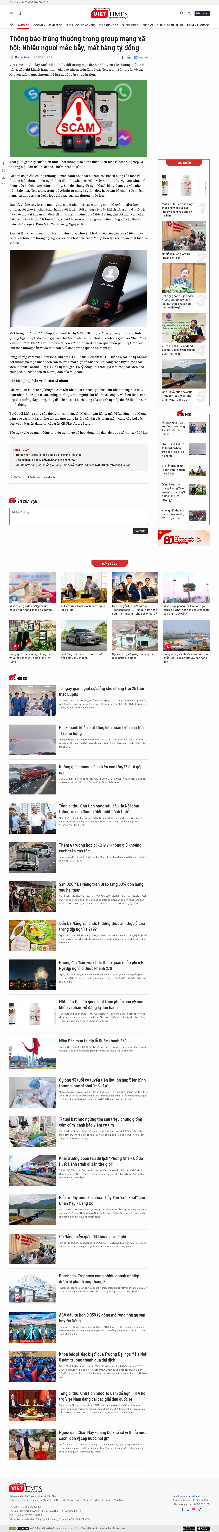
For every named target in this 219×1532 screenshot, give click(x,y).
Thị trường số (108, 25)
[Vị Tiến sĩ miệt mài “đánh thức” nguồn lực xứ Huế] (197, 470)
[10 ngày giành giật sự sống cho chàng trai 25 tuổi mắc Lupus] (197, 427)
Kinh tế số (55, 25)
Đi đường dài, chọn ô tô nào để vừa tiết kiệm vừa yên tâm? (82, 656)
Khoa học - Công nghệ (80, 25)
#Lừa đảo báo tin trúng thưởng (41, 477)
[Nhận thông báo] (181, 13)
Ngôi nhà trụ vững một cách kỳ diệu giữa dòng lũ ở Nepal (133, 656)
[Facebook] (122, 57)
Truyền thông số (198, 25)
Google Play (203, 1529)
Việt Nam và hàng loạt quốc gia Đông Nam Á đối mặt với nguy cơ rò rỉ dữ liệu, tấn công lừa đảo (73, 465)
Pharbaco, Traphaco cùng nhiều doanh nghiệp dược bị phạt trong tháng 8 (99, 1278)
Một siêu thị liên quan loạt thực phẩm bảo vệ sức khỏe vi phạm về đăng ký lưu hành (177, 209)
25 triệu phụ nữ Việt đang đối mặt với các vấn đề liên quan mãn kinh (178, 349)
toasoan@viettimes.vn (191, 1496)
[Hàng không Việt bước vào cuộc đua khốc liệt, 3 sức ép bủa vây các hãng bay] (186, 635)
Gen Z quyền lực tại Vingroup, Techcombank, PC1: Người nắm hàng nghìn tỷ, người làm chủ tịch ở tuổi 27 (134, 609)
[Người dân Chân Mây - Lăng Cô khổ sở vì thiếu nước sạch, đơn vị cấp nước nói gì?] (32, 1444)
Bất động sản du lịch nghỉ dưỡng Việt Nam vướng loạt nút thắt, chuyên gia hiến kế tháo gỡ (177, 301)
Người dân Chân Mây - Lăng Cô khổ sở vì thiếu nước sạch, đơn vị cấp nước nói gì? (103, 1435)
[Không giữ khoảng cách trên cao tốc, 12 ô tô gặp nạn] (197, 515)
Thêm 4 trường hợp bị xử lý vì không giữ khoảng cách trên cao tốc (100, 847)
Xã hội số (23, 25)
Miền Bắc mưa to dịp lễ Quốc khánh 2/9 (92, 1040)
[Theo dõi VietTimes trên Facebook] (182, 1509)
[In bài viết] (129, 57)
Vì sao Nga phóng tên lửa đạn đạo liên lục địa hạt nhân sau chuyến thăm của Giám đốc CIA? (186, 609)
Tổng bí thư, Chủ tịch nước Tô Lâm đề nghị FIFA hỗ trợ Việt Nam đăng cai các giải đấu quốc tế (102, 1396)
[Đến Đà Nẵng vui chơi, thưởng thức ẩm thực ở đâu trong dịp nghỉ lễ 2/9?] (32, 935)
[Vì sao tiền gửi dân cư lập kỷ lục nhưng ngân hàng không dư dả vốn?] (32, 587)
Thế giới (147, 25)
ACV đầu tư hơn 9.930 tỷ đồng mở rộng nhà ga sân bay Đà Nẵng (102, 1317)
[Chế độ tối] (189, 13)
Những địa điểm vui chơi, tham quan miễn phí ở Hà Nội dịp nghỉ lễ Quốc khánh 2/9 (102, 965)
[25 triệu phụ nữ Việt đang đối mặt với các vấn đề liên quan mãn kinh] (184, 328)
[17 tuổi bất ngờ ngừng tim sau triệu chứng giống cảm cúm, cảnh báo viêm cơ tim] (32, 1131)
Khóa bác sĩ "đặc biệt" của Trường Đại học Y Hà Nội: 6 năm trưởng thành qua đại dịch (103, 1356)
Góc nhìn (39, 25)
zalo (188, 1509)
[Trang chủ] (11, 25)
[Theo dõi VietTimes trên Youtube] (193, 1509)
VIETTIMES (109, 13)
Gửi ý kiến (140, 531)
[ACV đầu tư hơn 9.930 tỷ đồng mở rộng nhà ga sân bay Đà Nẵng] (32, 1327)
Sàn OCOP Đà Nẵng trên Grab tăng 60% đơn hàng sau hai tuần (101, 886)
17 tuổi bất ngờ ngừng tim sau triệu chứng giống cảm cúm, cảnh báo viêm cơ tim (100, 1121)
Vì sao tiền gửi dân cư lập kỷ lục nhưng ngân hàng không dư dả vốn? (31, 608)
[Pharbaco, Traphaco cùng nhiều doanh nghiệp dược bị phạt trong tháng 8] (32, 1288)
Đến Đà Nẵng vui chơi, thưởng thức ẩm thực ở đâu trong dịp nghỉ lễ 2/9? (102, 926)
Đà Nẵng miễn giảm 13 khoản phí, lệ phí (176, 255)
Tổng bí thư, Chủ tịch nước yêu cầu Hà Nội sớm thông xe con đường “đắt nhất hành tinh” (99, 808)
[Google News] (141, 57)
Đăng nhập (202, 13)
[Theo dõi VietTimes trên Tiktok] (199, 1509)
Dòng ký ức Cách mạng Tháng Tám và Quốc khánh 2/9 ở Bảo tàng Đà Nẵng (173, 492)
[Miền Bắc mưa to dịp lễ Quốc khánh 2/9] (32, 1053)
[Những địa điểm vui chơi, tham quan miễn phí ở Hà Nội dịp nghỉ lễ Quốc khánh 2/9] (32, 974)
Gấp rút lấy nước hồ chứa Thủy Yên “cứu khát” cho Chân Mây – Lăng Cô (177, 395)
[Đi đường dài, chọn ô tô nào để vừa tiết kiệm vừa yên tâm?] (84, 635)
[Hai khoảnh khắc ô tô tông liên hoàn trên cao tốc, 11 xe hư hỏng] (197, 449)
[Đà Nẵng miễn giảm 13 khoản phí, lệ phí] (184, 236)
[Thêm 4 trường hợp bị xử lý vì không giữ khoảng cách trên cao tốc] (32, 857)
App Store (189, 1529)
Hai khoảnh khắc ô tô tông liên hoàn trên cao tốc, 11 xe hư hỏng (173, 450)
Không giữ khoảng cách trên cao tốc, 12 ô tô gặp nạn (173, 514)
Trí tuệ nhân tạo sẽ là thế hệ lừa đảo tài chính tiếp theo (48, 454)
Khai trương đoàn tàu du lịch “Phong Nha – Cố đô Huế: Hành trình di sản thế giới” (101, 1161)
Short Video (130, 25)
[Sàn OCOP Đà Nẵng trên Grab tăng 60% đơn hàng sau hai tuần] (32, 896)
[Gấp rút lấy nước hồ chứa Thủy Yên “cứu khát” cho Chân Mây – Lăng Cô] (184, 374)
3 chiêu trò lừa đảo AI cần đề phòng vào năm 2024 (47, 460)
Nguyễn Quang (22, 57)
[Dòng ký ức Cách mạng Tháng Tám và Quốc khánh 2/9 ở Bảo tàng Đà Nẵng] (197, 489)
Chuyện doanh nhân (170, 25)
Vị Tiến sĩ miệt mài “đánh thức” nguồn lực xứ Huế (173, 469)
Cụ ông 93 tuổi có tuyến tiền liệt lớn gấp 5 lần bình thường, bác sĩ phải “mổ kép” (102, 1082)
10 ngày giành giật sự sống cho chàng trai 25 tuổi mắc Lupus (173, 428)
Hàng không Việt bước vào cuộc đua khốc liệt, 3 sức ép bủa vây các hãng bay (185, 658)
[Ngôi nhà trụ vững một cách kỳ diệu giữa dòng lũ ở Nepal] (135, 635)
